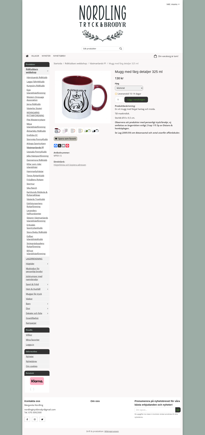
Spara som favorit (66, 138)
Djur (28, 308)
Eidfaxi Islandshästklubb (35, 238)
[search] (120, 49)
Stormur (31, 183)
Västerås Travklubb (36, 199)
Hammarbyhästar (35, 171)
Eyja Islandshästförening (36, 91)
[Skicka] (178, 410)
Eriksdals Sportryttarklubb (35, 226)
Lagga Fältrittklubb (35, 81)
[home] (27, 56)
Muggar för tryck (34, 293)
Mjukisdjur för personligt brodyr (34, 270)
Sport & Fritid (32, 284)
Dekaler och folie (34, 313)
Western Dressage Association (35, 98)
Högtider (30, 263)
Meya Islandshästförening (36, 125)
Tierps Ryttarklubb (35, 175)
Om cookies (31, 366)
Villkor (35, 56)
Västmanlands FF (35, 147)
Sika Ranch (32, 187)
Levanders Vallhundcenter (34, 212)
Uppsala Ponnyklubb (37, 151)
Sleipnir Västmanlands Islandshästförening (37, 219)
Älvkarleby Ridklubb (36, 130)
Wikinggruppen (111, 431)
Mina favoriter (32, 339)
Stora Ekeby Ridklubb (37, 232)
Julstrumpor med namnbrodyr (34, 278)
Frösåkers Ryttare (35, 179)
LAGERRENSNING (34, 258)
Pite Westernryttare (36, 119)
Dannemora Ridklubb (37, 160)
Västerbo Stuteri (34, 108)
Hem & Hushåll (33, 289)
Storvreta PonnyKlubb (37, 139)
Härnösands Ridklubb (37, 77)
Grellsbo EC (32, 135)
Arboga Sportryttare (36, 143)
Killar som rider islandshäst (34, 166)
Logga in (30, 344)
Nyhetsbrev (59, 56)
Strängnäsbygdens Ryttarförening (35, 245)
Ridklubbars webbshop (32, 71)
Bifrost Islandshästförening (36, 252)
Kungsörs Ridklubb (36, 85)
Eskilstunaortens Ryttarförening (34, 205)
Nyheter (46, 56)
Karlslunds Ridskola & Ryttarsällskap (37, 194)
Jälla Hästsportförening (38, 155)
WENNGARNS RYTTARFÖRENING (35, 114)
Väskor (29, 298)
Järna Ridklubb (34, 104)
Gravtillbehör (32, 318)
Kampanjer (31, 323)
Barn (28, 303)
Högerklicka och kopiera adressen (70, 164)
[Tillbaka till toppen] (178, 431)
